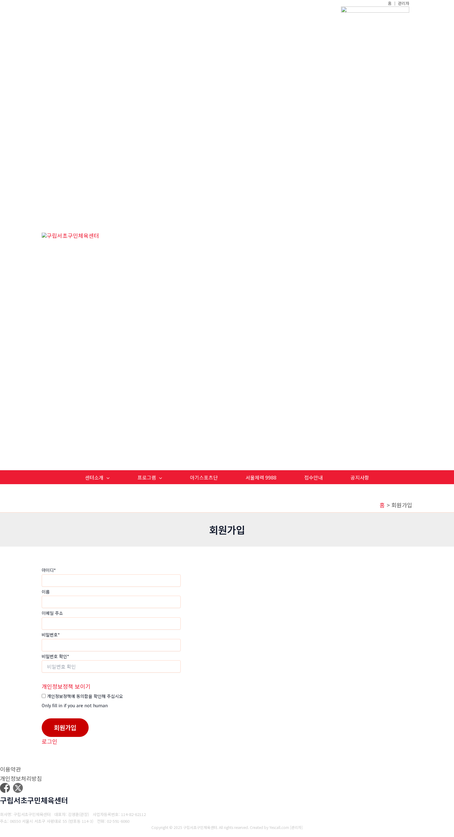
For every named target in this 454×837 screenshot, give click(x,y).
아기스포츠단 (204, 477)
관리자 (296, 827)
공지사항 (360, 477)
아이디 (49, 570)
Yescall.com (279, 827)
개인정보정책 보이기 (66, 686)
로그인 (49, 741)
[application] (106, 478)
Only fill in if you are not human (75, 705)
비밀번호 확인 (55, 656)
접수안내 (313, 477)
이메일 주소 (52, 613)
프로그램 (146, 477)
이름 (46, 592)
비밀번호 (51, 635)
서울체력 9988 (261, 477)
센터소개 (94, 477)
